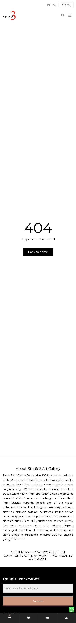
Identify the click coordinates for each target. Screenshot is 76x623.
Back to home (38, 252)
